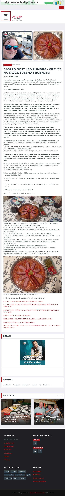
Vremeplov (22, 471)
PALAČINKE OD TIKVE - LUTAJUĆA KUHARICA (19, 322)
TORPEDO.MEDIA (38, 447)
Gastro (7, 471)
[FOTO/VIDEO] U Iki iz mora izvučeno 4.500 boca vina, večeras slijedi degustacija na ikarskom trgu (47, 419)
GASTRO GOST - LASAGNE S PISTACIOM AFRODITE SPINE (23, 301)
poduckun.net (9, 446)
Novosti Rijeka (20, 475)
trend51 (6, 456)
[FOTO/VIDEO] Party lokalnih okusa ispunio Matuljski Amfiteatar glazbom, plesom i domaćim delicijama (16, 419)
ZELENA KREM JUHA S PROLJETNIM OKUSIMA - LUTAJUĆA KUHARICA (27, 319)
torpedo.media (9, 443)
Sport (28, 475)
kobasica (45, 385)
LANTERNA (37, 439)
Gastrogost (16, 385)
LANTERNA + (7, 65)
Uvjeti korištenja (38, 478)
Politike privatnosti (39, 481)
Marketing (36, 475)
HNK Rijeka (8, 478)
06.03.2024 (16, 65)
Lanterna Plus (9, 475)
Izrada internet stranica (37, 493)
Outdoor (13, 471)
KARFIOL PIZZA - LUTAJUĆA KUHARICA (16, 315)
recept (34, 385)
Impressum (37, 471)
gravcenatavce (26, 385)
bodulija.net (8, 453)
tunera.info (7, 450)
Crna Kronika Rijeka (19, 478)
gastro (7, 413)
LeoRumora (7, 385)
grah (40, 385)
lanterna (7, 460)
